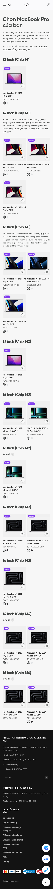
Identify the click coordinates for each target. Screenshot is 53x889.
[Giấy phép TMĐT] (26, 871)
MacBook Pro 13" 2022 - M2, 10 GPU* (13, 376)
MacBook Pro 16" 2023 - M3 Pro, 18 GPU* (13, 595)
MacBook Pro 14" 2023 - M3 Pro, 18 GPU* (37, 542)
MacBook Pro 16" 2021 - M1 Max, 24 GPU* (38, 280)
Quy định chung (10, 822)
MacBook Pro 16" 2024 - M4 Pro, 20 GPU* (37, 713)
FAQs (5, 857)
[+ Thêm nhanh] (22, 86)
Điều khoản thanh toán (13, 852)
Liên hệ (6, 861)
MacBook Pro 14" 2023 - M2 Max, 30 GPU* (13, 430)
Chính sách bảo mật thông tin (12, 829)
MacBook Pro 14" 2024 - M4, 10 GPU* (13, 654)
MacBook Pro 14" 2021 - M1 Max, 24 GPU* (14, 166)
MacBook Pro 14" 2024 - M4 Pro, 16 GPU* (37, 654)
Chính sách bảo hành (12, 835)
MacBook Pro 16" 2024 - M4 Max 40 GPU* (13, 713)
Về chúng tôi (8, 818)
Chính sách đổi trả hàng (11, 846)
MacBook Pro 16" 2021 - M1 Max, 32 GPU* (14, 323)
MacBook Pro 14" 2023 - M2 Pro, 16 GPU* (37, 430)
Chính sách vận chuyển (13, 839)
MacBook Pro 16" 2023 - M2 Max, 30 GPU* (13, 488)
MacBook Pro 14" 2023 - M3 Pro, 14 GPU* (13, 542)
